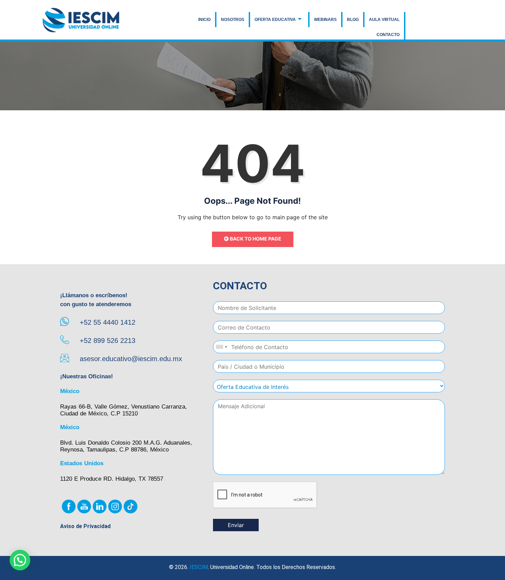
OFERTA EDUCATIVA (275, 19)
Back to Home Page (255, 239)
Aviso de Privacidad (85, 526)
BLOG (353, 19)
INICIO (204, 19)
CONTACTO (388, 34)
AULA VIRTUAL (384, 19)
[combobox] (221, 347)
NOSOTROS (232, 19)
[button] (20, 560)
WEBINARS (325, 19)
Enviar (236, 525)
